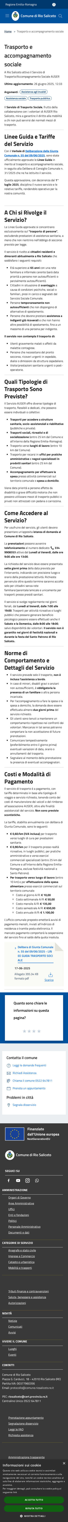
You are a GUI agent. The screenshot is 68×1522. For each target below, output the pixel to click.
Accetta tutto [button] (34, 1499)
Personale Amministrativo (24, 1226)
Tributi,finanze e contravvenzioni (28, 1291)
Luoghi (12, 1349)
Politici (12, 1221)
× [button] (64, 1463)
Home (8, 31)
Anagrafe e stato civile (22, 1250)
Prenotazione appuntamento (26, 1417)
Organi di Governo (19, 1197)
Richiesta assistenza (20, 1435)
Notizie (12, 1321)
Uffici (11, 1209)
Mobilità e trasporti (20, 1268)
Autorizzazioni (17, 1303)
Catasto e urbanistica (21, 1262)
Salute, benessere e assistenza (27, 1297)
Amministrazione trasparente (26, 1457)
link (15, 1492)
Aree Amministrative (21, 1203)
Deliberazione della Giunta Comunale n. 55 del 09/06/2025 (31, 153)
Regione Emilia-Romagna (21, 4)
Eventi (12, 1354)
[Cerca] (60, 16)
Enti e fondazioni (18, 1215)
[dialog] (34, 1491)
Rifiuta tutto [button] (34, 1508)
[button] (34, 1516)
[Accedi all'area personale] (53, 4)
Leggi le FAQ (16, 1429)
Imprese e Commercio (21, 1256)
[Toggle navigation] (7, 15)
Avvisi (12, 1332)
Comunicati (15, 1326)
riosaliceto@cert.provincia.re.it (28, 1396)
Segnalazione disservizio (23, 1423)
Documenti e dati (18, 1232)
